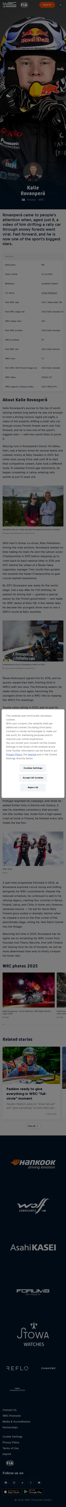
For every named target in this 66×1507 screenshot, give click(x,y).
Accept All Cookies (33, 778)
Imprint (32, 754)
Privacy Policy (14, 754)
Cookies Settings (33, 768)
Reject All (33, 787)
